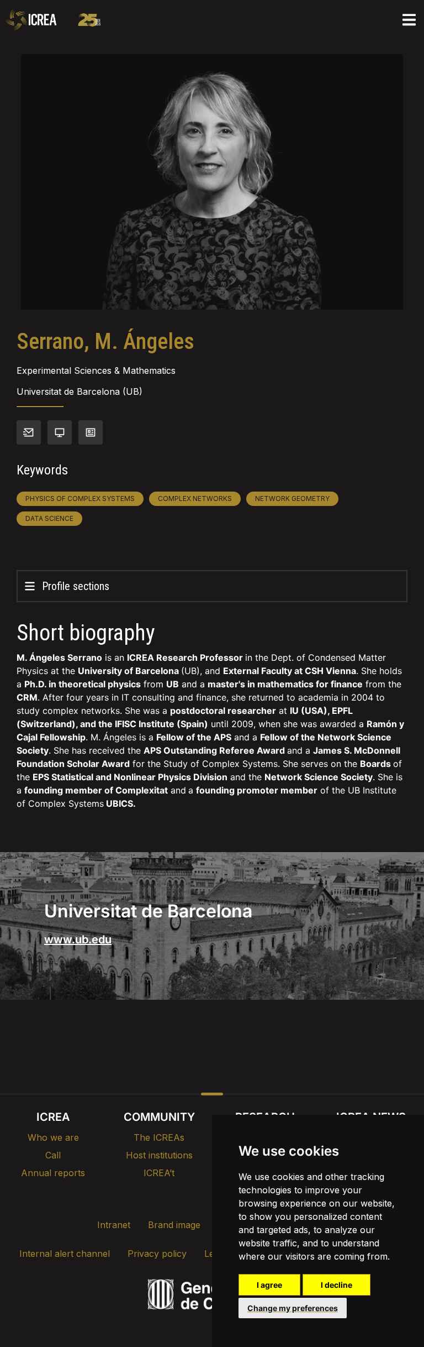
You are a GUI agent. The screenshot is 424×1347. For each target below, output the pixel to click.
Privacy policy (157, 1253)
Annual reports (53, 1172)
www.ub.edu (78, 939)
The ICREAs (159, 1137)
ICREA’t (159, 1172)
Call (53, 1155)
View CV (90, 432)
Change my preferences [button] (292, 1308)
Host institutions (159, 1155)
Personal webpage (59, 432)
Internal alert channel (64, 1253)
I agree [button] (269, 1284)
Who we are (53, 1137)
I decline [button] (336, 1284)
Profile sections (75, 586)
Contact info (29, 432)
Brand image (174, 1224)
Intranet (113, 1224)
